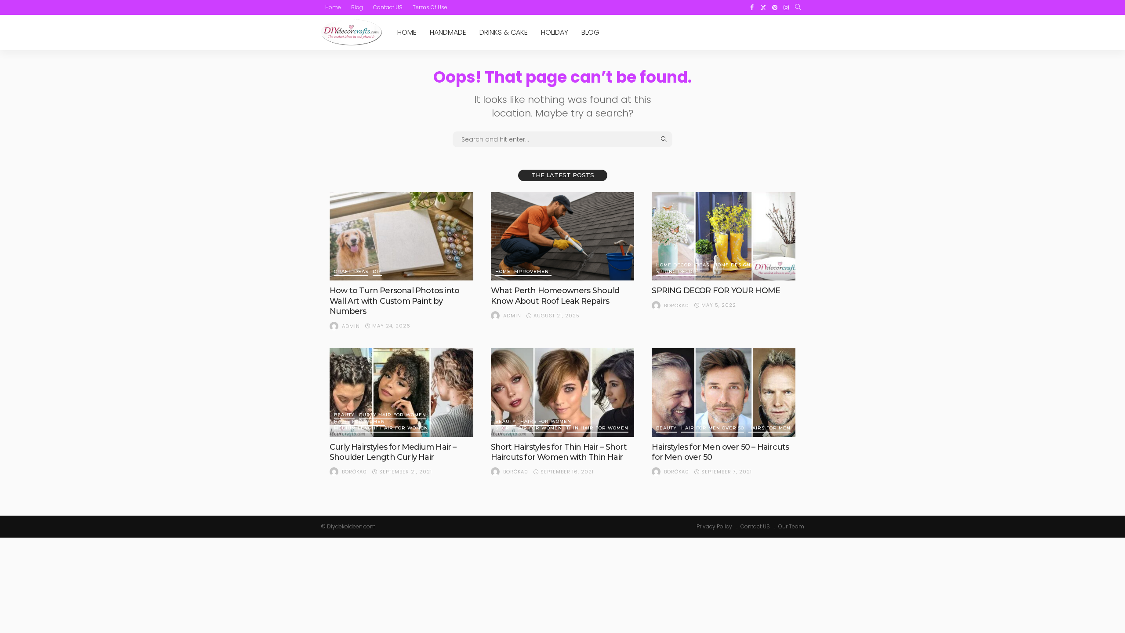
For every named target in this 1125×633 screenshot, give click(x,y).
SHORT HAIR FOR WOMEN (528, 428)
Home (333, 7)
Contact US (388, 7)
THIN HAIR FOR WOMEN (597, 428)
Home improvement (523, 271)
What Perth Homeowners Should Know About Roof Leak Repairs (555, 296)
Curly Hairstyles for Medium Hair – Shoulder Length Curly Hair (393, 452)
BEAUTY (344, 415)
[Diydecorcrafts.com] (351, 32)
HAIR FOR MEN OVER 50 (712, 428)
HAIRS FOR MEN (769, 428)
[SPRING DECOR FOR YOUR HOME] (723, 236)
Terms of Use (430, 7)
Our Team (791, 526)
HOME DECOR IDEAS (682, 265)
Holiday (554, 32)
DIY (377, 271)
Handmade (448, 32)
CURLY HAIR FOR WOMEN (392, 415)
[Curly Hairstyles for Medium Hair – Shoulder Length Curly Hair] (401, 392)
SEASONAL (768, 265)
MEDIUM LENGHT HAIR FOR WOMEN (381, 428)
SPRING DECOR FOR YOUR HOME (716, 290)
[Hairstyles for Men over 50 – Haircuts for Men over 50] (723, 392)
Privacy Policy (714, 526)
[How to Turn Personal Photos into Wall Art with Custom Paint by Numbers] (401, 236)
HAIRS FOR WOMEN (359, 421)
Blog (357, 7)
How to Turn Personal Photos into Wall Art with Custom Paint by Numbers (394, 301)
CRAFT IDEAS (351, 271)
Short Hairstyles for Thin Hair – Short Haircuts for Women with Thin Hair (559, 452)
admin (351, 326)
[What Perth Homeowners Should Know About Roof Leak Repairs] (563, 236)
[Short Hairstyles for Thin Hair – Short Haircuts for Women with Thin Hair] (563, 392)
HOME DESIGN (732, 265)
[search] (798, 7)
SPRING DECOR (676, 271)
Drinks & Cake (503, 32)
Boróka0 (676, 305)
